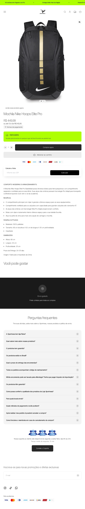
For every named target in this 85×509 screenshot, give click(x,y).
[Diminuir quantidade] (5, 147)
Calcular (64, 173)
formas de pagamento (14, 127)
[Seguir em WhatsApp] (16, 487)
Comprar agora (48, 147)
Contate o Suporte (42, 448)
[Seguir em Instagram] (5, 487)
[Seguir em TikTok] (10, 487)
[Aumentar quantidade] (11, 147)
